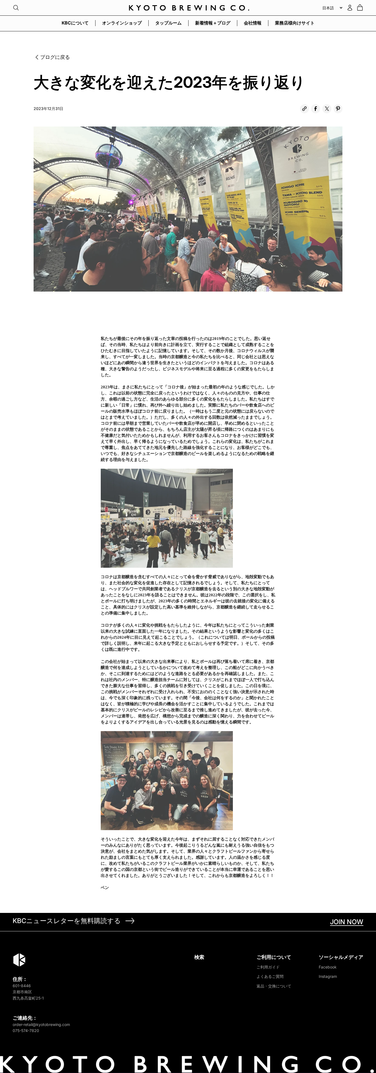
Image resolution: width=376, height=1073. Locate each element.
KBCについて (75, 23)
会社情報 (252, 23)
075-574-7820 (26, 1030)
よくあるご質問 (270, 976)
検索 (199, 957)
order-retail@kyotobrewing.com (41, 1024)
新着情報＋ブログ (212, 23)
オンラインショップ (122, 23)
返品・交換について (274, 986)
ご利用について (274, 957)
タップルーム (168, 23)
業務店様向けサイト (295, 23)
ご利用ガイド (268, 967)
